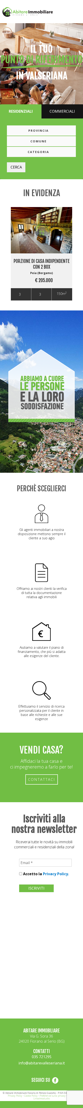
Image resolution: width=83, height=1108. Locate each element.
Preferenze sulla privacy (52, 1095)
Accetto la (45, 873)
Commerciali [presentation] (62, 111)
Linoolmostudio (41, 1098)
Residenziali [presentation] (21, 111)
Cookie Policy (31, 1095)
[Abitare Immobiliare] (12, 8)
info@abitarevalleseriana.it (41, 1063)
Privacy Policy (15, 1095)
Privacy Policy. (56, 873)
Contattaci (41, 779)
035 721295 (41, 1056)
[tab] (21, 111)
